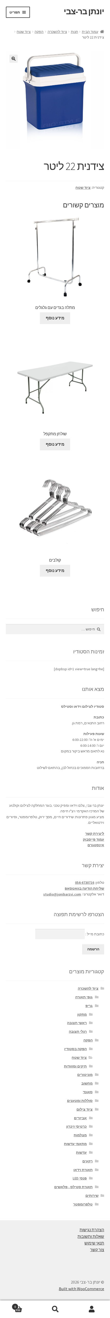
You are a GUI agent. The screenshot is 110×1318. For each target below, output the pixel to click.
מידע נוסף (55, 317)
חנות (74, 31)
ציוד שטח (24, 31)
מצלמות (80, 1135)
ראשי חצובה (77, 1023)
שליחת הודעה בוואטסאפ (84, 888)
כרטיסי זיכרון (76, 1126)
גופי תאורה (84, 997)
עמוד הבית (90, 31)
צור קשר (97, 1249)
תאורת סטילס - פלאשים (73, 1187)
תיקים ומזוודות (75, 1066)
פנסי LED (80, 1178)
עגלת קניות (25, 1305)
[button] (13, 59)
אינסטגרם (95, 845)
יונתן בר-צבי (84, 11)
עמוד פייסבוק (93, 839)
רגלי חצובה (78, 1031)
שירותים (91, 1195)
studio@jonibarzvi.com (62, 894)
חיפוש (55, 1309)
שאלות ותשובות (91, 1236)
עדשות (81, 1152)
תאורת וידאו (83, 1169)
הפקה (39, 31)
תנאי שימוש (94, 1243)
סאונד (88, 1092)
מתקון (82, 1014)
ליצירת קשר (94, 833)
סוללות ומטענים (80, 1100)
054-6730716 (84, 882)
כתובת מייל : (94, 934)
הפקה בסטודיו (75, 1049)
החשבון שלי (91, 1309)
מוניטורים (85, 1074)
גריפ (89, 1005)
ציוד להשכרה (57, 31)
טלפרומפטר (83, 1204)
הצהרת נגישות (92, 1229)
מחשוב (87, 1083)
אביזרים (80, 1118)
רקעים (87, 1161)
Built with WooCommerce (81, 1288)
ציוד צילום (84, 1109)
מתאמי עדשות (75, 1143)
